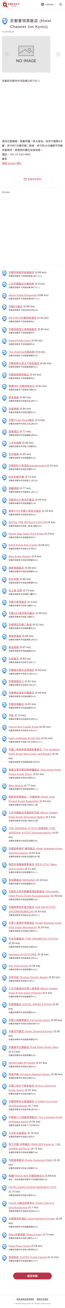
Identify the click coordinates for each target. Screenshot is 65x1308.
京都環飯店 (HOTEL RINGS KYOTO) (30, 1004)
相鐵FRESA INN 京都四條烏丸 (26, 1175)
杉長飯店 (14, 658)
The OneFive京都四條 (21, 352)
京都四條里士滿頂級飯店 (23, 329)
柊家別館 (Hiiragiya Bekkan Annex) (29, 1074)
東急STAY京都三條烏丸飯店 (25, 511)
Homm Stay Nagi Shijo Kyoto (26, 533)
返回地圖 (32, 1276)
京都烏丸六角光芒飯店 (21, 499)
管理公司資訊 (42, 1299)
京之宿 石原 (15, 590)
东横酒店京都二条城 (20, 624)
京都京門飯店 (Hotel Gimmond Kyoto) (31, 1031)
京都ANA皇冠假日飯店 (22, 613)
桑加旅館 (14, 647)
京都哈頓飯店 (16, 704)
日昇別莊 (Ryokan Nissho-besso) (28, 977)
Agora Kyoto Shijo (20, 340)
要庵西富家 (15, 636)
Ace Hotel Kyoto (18, 965)
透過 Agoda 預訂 (12, 163)
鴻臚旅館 (14, 488)
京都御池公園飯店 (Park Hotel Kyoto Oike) (33, 1047)
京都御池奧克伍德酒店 (21, 670)
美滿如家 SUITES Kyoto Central (28, 1257)
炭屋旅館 (14, 408)
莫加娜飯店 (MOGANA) (22, 880)
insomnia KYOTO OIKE (23, 954)
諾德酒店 (14, 431)
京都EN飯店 (16, 306)
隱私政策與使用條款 (25, 1299)
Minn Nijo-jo (16, 785)
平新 (11, 715)
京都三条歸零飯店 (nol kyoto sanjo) (29, 1020)
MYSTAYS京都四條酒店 (23, 317)
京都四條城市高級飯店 (21, 272)
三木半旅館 (15, 442)
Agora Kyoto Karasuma (22, 295)
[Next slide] (58, 54)
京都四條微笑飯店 (19, 374)
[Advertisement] (32, 229)
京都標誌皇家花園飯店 (21, 692)
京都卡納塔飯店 (18, 602)
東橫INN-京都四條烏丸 (22, 386)
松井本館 (14, 579)
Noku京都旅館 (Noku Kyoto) (25, 1234)
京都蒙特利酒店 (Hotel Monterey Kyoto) (32, 1218)
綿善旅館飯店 (16, 567)
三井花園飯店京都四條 (21, 283)
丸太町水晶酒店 (18, 1133)
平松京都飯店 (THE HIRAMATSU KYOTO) (33, 938)
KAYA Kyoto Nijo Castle (23, 545)
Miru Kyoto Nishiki (20, 556)
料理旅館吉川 (16, 681)
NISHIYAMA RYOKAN (22, 1063)
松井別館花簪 (16, 476)
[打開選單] (60, 4)
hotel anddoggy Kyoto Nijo (25, 738)
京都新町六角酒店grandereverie (27, 465)
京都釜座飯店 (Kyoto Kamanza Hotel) (31, 1160)
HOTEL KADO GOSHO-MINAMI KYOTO (32, 1187)
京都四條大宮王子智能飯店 (24, 363)
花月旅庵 (14, 454)
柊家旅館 (14, 397)
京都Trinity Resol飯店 (21, 420)
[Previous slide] (6, 54)
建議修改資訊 (34, 179)
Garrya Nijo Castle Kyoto (24, 726)
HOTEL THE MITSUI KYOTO (26, 522)
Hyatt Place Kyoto (19, 1246)
